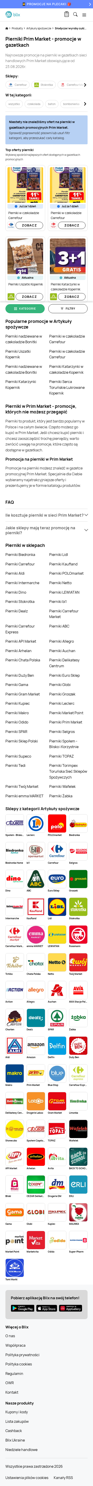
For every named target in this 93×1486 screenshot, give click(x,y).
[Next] (89, 4)
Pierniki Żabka (60, 795)
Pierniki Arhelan (18, 650)
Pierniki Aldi (15, 573)
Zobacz (29, 225)
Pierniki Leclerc (61, 703)
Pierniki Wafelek (62, 786)
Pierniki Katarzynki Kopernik (20, 384)
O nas (10, 1335)
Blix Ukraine (15, 1440)
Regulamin (14, 1373)
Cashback (13, 1430)
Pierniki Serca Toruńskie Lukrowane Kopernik (67, 387)
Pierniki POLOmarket (66, 573)
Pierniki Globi (60, 684)
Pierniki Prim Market (65, 722)
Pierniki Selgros (62, 731)
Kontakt (11, 1392)
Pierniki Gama (16, 684)
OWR (9, 1382)
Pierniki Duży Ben (19, 675)
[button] (46, 515)
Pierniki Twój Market (21, 786)
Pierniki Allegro (61, 641)
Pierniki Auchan (62, 650)
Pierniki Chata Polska (22, 660)
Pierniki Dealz (16, 611)
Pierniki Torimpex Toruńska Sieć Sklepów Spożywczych (68, 771)
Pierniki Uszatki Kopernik (18, 354)
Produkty (17, 28)
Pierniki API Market (20, 641)
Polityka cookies (18, 1364)
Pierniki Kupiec (17, 703)
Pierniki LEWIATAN (64, 592)
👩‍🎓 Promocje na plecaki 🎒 (46, 4)
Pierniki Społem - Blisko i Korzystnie (64, 744)
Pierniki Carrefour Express (20, 629)
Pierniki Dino (15, 592)
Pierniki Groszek (62, 694)
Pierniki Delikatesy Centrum (64, 663)
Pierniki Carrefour (20, 564)
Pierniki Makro (17, 712)
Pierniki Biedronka (20, 554)
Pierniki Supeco (18, 756)
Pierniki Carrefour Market (64, 614)
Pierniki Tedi (15, 765)
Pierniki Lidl (58, 554)
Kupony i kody (16, 1411)
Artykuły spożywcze (39, 28)
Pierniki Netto (60, 582)
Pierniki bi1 (58, 601)
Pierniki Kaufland (63, 564)
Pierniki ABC (59, 626)
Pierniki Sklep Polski (21, 741)
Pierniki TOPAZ (61, 756)
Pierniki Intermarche (22, 582)
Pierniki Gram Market (22, 694)
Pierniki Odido (16, 722)
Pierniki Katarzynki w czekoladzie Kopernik (66, 369)
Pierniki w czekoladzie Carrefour (67, 339)
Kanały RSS (63, 1477)
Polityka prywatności (22, 1354)
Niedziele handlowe (21, 1449)
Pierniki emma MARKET (24, 795)
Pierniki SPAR (16, 731)
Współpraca (15, 1345)
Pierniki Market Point (66, 712)
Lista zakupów (17, 1421)
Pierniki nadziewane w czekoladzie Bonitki (23, 339)
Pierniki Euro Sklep (64, 675)
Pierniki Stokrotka (20, 601)
